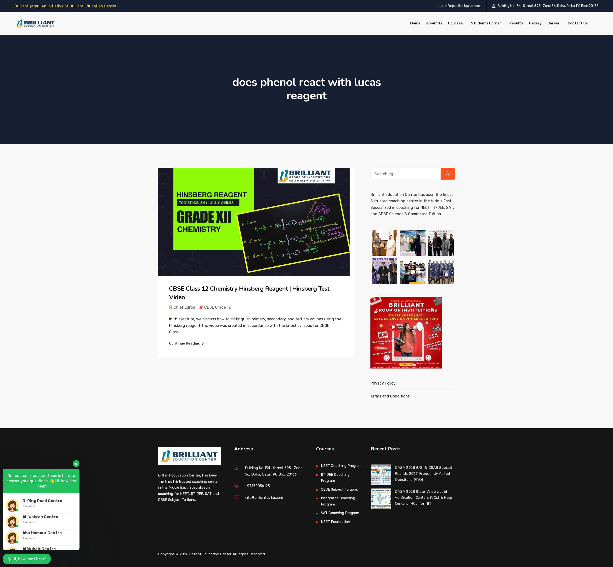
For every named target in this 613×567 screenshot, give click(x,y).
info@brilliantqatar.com (463, 6)
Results (516, 23)
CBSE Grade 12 (217, 307)
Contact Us (578, 23)
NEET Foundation (335, 522)
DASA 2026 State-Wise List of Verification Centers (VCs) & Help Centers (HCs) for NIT (423, 497)
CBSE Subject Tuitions (339, 489)
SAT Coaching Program (340, 513)
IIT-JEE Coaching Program (335, 477)
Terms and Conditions (390, 396)
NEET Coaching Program (341, 466)
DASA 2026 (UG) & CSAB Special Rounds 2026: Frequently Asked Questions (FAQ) (423, 473)
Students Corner (486, 23)
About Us (434, 23)
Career (553, 23)
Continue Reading (184, 343)
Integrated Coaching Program (338, 501)
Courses (455, 23)
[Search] (448, 174)
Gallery (535, 23)
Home (415, 23)
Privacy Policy (383, 383)
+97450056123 (257, 486)
